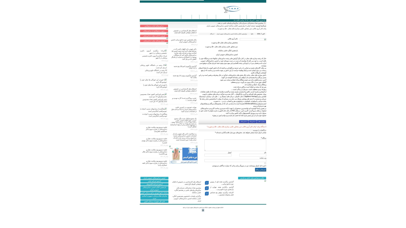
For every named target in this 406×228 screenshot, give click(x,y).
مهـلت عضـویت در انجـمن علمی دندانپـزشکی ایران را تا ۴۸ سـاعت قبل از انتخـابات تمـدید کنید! (183, 109)
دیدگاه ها (196, 17)
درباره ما (203, 17)
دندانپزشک (252, 121)
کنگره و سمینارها (223, 17)
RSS (150, 1)
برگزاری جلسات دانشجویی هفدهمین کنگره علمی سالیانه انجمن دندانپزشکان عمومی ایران (187, 198)
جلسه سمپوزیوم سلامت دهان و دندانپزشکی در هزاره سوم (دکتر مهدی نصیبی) (154, 140)
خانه (263, 17)
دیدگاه (263, 138)
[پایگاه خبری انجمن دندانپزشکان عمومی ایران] (235, 9)
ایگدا (258, 17)
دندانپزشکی (252, 17)
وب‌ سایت (263, 158)
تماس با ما (211, 17)
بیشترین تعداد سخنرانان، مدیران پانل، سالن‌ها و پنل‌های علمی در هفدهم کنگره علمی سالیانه (187, 190)
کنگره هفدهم (186, 17)
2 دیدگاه (212, 34)
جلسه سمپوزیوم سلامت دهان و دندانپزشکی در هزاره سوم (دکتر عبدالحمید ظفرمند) (156, 129)
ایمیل (229, 152)
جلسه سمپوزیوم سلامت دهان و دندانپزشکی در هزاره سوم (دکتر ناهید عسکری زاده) (154, 163)
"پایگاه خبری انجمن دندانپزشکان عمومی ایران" (197, 207)
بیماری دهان (261, 121)
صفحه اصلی (251, 26)
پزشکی (243, 17)
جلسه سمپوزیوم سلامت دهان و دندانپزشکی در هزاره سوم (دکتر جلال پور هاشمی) (154, 152)
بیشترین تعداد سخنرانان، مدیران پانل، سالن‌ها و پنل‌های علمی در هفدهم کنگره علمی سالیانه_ (232, 23)
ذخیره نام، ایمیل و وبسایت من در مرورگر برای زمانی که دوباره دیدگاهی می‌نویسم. (239, 166)
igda (252, 34)
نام (265, 152)
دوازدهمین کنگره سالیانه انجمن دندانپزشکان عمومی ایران (226, 26)
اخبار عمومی (234, 17)
